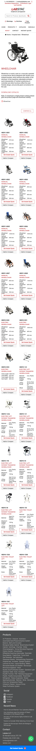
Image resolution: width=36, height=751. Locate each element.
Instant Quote (26, 30)
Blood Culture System (27, 645)
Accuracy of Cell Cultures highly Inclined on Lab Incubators (18, 717)
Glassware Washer (9, 659)
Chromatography (8, 649)
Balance (5, 643)
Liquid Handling (20, 663)
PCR (16, 674)
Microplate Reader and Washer (13, 666)
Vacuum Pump (20, 684)
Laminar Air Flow (8, 663)
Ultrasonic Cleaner (9, 684)
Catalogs (22, 27)
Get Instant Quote (17, 748)
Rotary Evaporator (17, 678)
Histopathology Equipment (24, 659)
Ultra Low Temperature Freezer (13, 682)
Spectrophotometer (9, 680)
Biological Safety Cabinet (11, 645)
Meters (28, 663)
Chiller (25, 647)
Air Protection (7, 639)
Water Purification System (11, 686)
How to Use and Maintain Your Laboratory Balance (19, 710)
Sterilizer (19, 680)
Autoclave (22, 639)
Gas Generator (7, 657)
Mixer (19, 668)
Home (3, 27)
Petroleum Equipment (25, 674)
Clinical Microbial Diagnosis (24, 649)
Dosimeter (28, 653)
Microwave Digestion (9, 668)
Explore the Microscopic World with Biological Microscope (17, 724)
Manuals (31, 27)
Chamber (19, 647)
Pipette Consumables (15, 676)
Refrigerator (6, 678)
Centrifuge (12, 647)
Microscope (27, 666)
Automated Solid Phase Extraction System (16, 641)
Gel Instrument (18, 657)
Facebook (9, 697)
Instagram (9, 694)
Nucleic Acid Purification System (13, 670)
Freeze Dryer (16, 655)
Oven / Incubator (19, 672)
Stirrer (24, 680)
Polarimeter (26, 676)
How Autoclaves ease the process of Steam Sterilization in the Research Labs (17, 713)
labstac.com (7, 743)
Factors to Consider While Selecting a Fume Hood (19, 721)
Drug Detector (7, 655)
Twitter (8, 702)
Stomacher (30, 680)
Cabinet (5, 647)
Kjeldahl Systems (24, 661)
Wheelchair (25, 35)
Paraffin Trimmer (8, 674)
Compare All (27, 111)
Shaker (26, 678)
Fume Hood (25, 655)
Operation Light (30, 670)
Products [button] (11, 27)
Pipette (5, 676)
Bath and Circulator (15, 643)
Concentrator (18, 651)
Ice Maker (15, 661)
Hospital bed (16, 35)
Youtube (9, 699)
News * (7, 30)
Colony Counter (8, 651)
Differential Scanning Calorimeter (13, 653)
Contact (15, 30)
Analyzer (15, 639)
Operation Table (8, 672)
